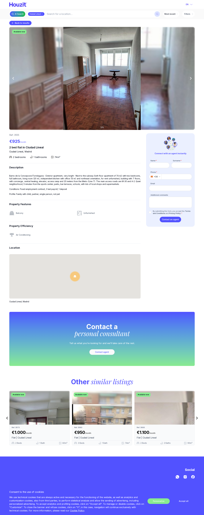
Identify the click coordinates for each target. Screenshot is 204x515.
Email (153, 183)
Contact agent (102, 352)
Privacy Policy (175, 213)
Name (154, 161)
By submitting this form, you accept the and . (171, 212)
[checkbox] (150, 212)
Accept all (183, 501)
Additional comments (159, 195)
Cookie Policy (77, 510)
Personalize (158, 501)
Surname (177, 161)
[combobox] (100, 14)
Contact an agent (170, 219)
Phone (154, 172)
